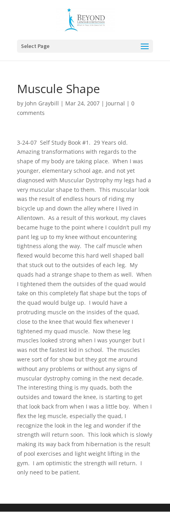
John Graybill (42, 103)
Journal (115, 103)
